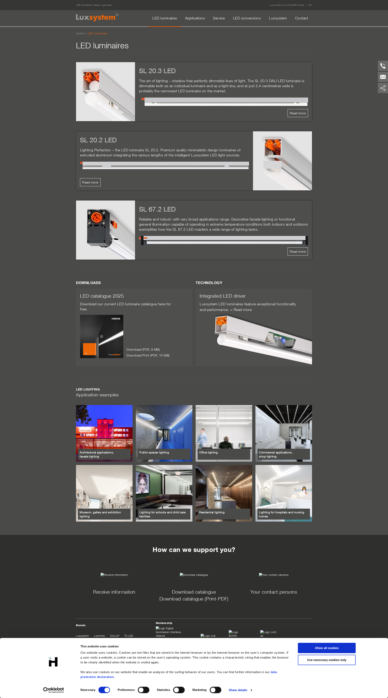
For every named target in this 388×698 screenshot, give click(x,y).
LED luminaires (164, 18)
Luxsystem (278, 18)
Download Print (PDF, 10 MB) (148, 355)
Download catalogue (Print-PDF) (194, 598)
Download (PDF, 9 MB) (143, 349)
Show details (238, 690)
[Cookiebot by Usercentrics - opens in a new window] (53, 690)
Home (80, 33)
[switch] (143, 690)
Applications (195, 18)
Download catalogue (194, 592)
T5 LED (128, 635)
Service (219, 18)
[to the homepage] (97, 17)
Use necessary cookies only (326, 660)
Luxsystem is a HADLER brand (287, 4)
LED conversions (247, 18)
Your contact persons (273, 592)
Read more (298, 113)
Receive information (114, 592)
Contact (301, 18)
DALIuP (114, 635)
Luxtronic (99, 635)
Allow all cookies (327, 648)
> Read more (241, 310)
